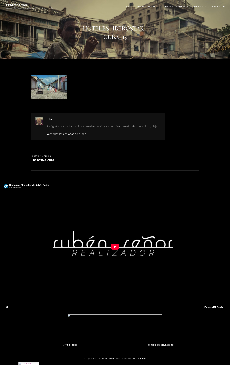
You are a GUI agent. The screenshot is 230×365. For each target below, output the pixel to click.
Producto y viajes (146, 6)
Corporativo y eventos (174, 6)
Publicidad (198, 6)
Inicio (129, 6)
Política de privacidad (160, 344)
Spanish (27, 363)
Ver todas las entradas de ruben (66, 133)
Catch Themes (139, 358)
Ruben (215, 6)
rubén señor (16, 5)
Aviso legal (70, 344)
